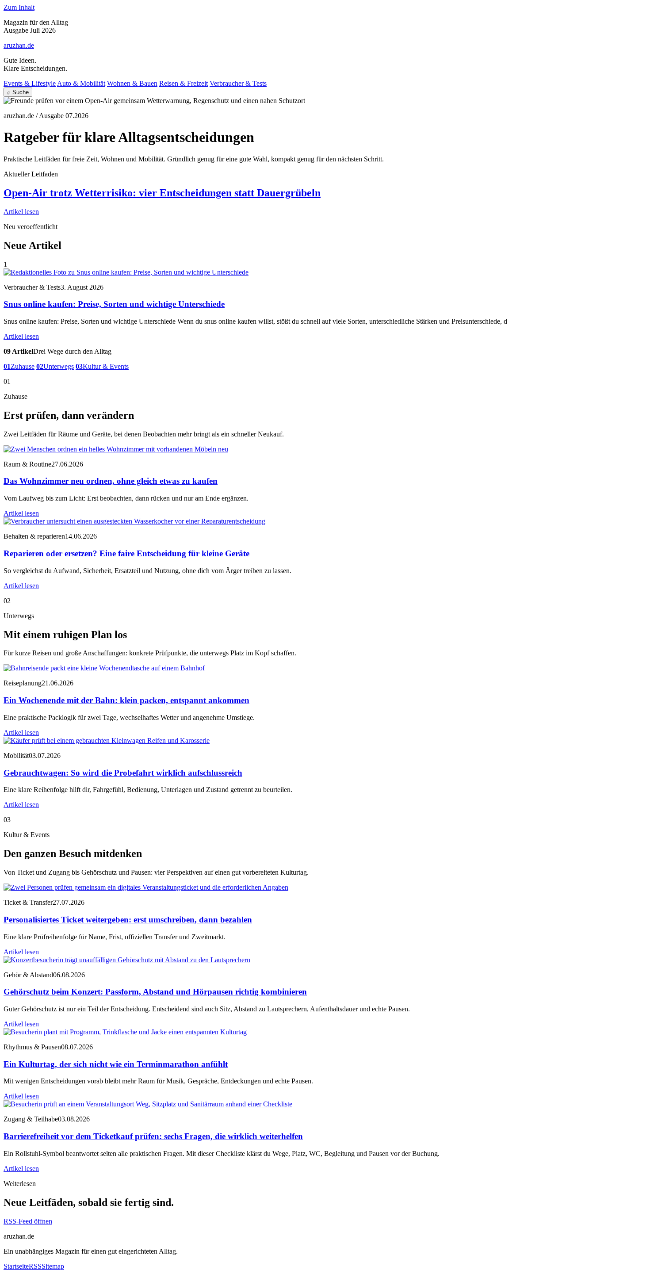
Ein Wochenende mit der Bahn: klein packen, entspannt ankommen (126, 700)
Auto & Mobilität (81, 83)
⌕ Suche (18, 92)
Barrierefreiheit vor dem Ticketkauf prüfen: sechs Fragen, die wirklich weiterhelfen (153, 1136)
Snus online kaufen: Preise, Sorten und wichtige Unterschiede (114, 304)
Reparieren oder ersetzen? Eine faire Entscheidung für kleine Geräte (126, 553)
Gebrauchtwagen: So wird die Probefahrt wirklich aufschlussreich (123, 772)
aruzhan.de (19, 45)
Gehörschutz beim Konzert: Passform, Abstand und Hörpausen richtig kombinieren (155, 991)
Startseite (16, 1266)
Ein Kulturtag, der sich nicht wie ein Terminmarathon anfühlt (116, 1064)
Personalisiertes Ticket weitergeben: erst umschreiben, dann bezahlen (128, 919)
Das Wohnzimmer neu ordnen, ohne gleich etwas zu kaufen (111, 481)
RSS (35, 1266)
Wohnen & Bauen (132, 83)
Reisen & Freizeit (183, 83)
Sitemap (53, 1266)
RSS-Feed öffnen (28, 1221)
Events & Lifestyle (30, 83)
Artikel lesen (21, 211)
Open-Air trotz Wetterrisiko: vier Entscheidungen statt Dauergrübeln (162, 193)
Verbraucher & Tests (238, 83)
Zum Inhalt (19, 7)
